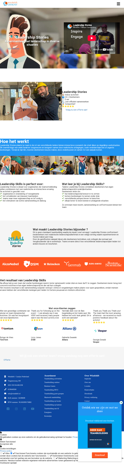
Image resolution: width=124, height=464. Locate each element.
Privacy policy (6, 451)
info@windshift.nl (14, 394)
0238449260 (12, 389)
